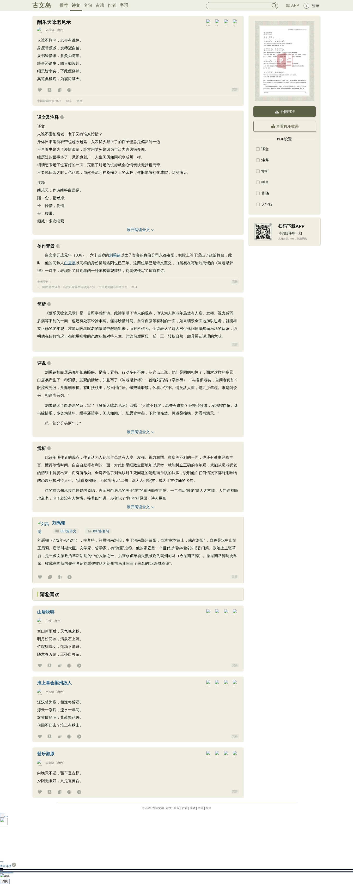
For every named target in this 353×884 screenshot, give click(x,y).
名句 (88, 5)
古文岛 (41, 5)
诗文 (76, 5)
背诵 (265, 193)
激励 (79, 101)
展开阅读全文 (138, 230)
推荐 (64, 5)
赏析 (265, 171)
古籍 (100, 5)
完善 (235, 89)
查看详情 (6, 866)
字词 (124, 5)
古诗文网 (158, 808)
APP (295, 5)
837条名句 (101, 531)
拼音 (265, 182)
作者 (112, 5)
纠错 (208, 808)
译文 (265, 149)
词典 (5, 881)
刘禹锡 (50, 30)
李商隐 (50, 763)
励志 (69, 101)
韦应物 (50, 692)
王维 (48, 621)
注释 (265, 160)
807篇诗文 (68, 531)
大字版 (267, 204)
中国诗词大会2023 (49, 101)
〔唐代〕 (60, 30)
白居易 (70, 263)
